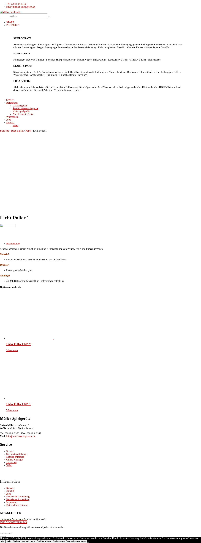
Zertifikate (11, 462)
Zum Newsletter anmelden (13, 522)
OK (2, 541)
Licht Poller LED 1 (18, 404)
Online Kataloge (14, 459)
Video (9, 465)
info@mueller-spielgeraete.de (20, 436)
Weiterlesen (12, 350)
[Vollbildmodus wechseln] (4, 533)
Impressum (11, 502)
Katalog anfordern (15, 456)
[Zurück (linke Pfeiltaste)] (1, 536)
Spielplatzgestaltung (16, 454)
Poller (28, 130)
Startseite (4, 130)
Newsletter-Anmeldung (18, 496)
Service (10, 451)
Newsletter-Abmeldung (18, 499)
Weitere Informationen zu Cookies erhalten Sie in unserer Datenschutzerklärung (49, 541)
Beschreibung (13, 243)
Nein (9, 541)
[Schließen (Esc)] (10, 533)
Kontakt (10, 488)
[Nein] (88, 542)
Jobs (8, 493)
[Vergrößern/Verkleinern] (1, 533)
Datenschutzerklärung (17, 505)
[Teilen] (7, 533)
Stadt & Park (17, 130)
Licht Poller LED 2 (18, 344)
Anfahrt (10, 491)
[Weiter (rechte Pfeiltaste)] (4, 536)
